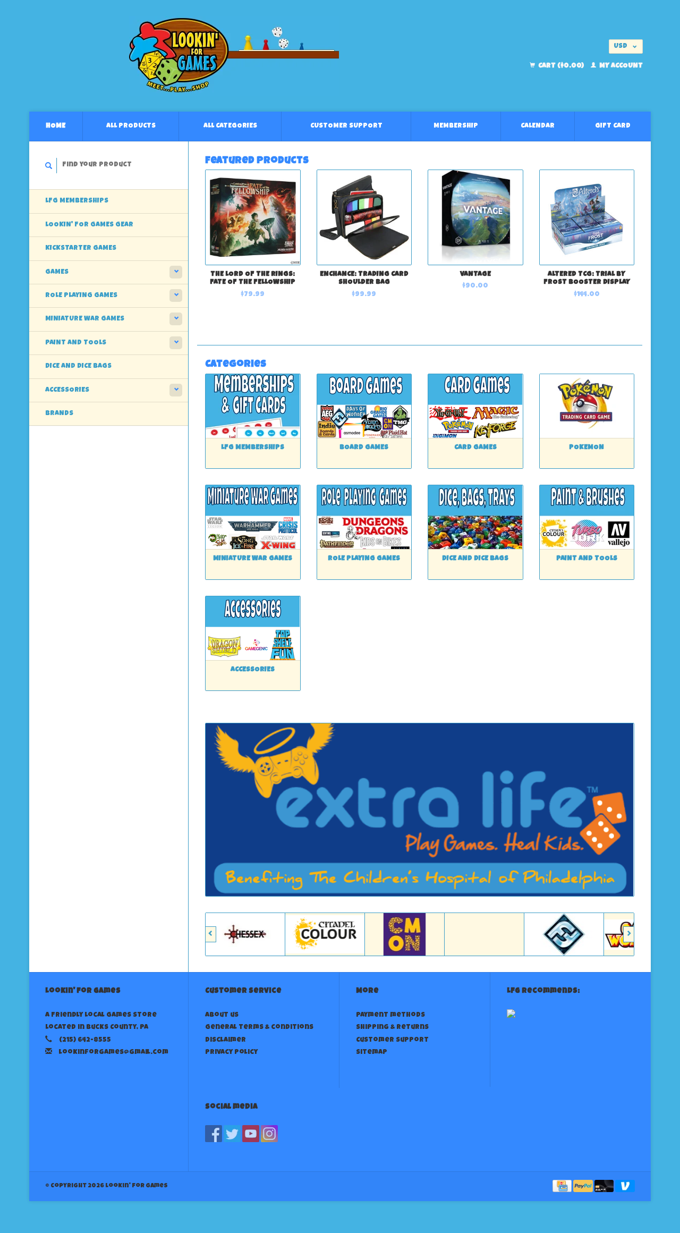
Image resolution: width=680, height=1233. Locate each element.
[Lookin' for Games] (234, 56)
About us (222, 1015)
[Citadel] (291, 934)
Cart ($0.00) (561, 66)
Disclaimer (225, 1040)
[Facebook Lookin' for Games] (213, 1133)
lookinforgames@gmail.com (113, 1052)
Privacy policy (231, 1052)
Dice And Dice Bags (78, 366)
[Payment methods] (562, 1187)
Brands (59, 413)
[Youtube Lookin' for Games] (250, 1133)
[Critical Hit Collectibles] (450, 934)
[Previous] (210, 934)
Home (55, 126)
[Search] (49, 165)
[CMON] (371, 934)
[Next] (628, 934)
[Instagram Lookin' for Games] (269, 1133)
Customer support (346, 126)
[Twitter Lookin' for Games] (232, 1133)
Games (57, 272)
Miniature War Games (84, 319)
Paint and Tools (75, 343)
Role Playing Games (81, 295)
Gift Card (613, 126)
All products (131, 126)
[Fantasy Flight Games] (530, 934)
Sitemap (371, 1052)
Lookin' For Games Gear (89, 225)
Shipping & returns (392, 1027)
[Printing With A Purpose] (420, 809)
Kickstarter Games (80, 248)
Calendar (538, 126)
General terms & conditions (259, 1027)
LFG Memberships (76, 201)
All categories (230, 126)
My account (620, 66)
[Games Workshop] (610, 934)
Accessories (67, 390)
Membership (456, 126)
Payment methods (390, 1015)
